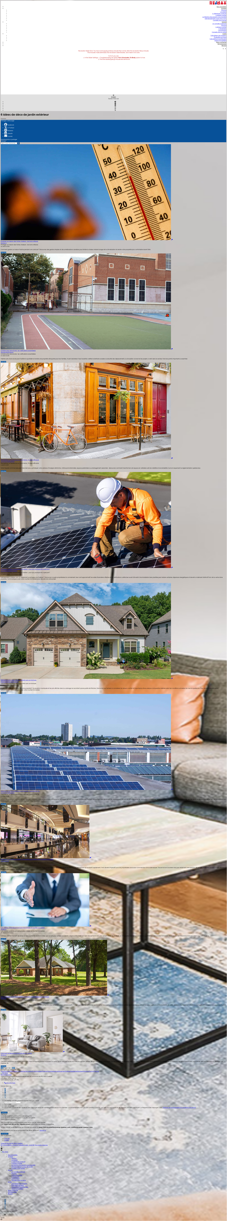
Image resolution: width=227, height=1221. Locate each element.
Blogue (224, 45)
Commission (222, 30)
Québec (67, 1071)
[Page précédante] (2, 1068)
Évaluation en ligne (220, 37)
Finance (44, 1071)
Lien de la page (9, 1106)
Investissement (60, 1071)
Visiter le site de (12, 1143)
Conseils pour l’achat (219, 20)
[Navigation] (113, 95)
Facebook (10, 125)
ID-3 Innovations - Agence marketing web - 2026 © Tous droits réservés (24, 1145)
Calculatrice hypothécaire (218, 39)
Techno (91, 1071)
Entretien (39, 1071)
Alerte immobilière (220, 40)
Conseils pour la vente (219, 32)
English (113, 97)
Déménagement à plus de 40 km (215, 18)
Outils (224, 34)
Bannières (14, 1071)
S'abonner (4, 1112)
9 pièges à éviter (221, 15)
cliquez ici (43, 1130)
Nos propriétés (221, 7)
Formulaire (7, 1104)
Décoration (28, 1071)
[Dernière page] (14, 1068)
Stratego (86, 1071)
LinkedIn (10, 133)
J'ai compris (4, 1133)
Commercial (21, 1071)
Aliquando (7, 1071)
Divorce (223, 10)
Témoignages (221, 44)
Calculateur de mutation (218, 35)
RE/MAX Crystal (6, 1075)
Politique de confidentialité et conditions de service (179, 1107)
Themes (96, 1071)
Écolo (34, 1071)
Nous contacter (221, 42)
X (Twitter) (10, 128)
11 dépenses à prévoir (219, 13)
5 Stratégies (222, 29)
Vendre (224, 22)
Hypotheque (51, 1071)
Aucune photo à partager (9, 139)
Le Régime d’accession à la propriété (214, 17)
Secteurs (80, 1071)
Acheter (223, 8)
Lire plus (3, 252)
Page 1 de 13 (8, 1068)
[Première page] (1, 1068)
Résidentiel (74, 1071)
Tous (2, 1071)
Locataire (223, 12)
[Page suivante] (12, 1068)
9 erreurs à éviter (220, 27)
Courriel (9, 136)
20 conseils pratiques (219, 24)
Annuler (3, 141)
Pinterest (10, 130)
